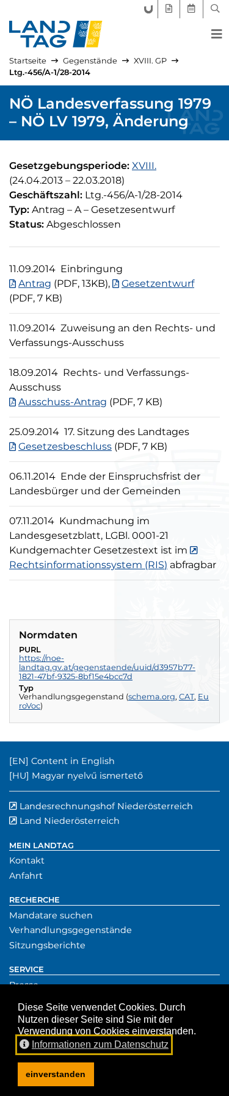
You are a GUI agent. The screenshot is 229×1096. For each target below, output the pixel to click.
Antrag (34, 283)
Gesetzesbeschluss (65, 446)
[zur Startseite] (56, 34)
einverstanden (55, 1074)
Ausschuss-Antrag (62, 402)
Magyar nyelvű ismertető (87, 775)
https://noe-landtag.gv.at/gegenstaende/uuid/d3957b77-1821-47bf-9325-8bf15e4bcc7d (107, 667)
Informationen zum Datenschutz (100, 1044)
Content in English (73, 760)
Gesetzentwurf (158, 283)
